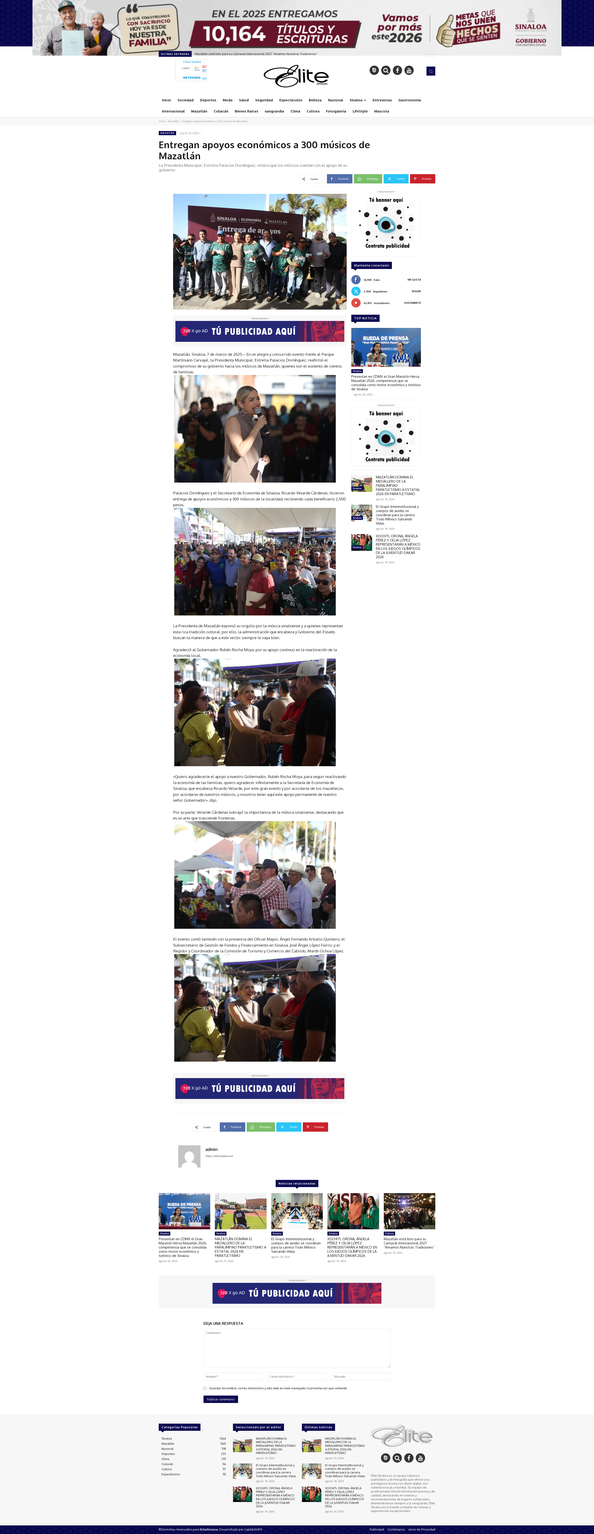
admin (211, 1149)
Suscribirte (412, 302)
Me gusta (414, 279)
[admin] (189, 1156)
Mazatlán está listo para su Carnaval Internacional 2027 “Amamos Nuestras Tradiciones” (409, 1243)
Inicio (162, 121)
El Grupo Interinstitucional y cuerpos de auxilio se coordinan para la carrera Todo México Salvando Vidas (397, 514)
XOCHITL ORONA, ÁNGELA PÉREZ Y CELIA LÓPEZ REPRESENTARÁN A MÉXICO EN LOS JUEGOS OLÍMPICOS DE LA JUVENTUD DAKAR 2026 (398, 546)
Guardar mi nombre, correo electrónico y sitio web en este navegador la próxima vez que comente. (278, 1388)
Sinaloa (357, 371)
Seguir (416, 291)
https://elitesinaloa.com (219, 1156)
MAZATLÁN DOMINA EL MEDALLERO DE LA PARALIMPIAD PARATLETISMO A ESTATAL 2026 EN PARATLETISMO (240, 1247)
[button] (430, 71)
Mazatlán (173, 121)
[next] (432, 54)
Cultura (389, 1233)
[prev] (425, 54)
